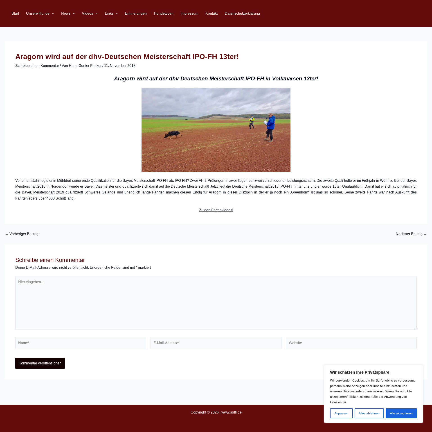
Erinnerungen (136, 13)
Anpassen (341, 413)
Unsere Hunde (38, 13)
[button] (52, 13)
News (65, 13)
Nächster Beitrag (411, 234)
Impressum (189, 13)
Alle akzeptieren (401, 413)
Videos (87, 13)
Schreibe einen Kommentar (37, 66)
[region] (373, 394)
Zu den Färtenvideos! (216, 210)
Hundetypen (163, 13)
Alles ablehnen (369, 413)
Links (109, 13)
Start (15, 13)
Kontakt (211, 13)
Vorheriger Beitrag (21, 234)
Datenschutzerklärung (242, 13)
